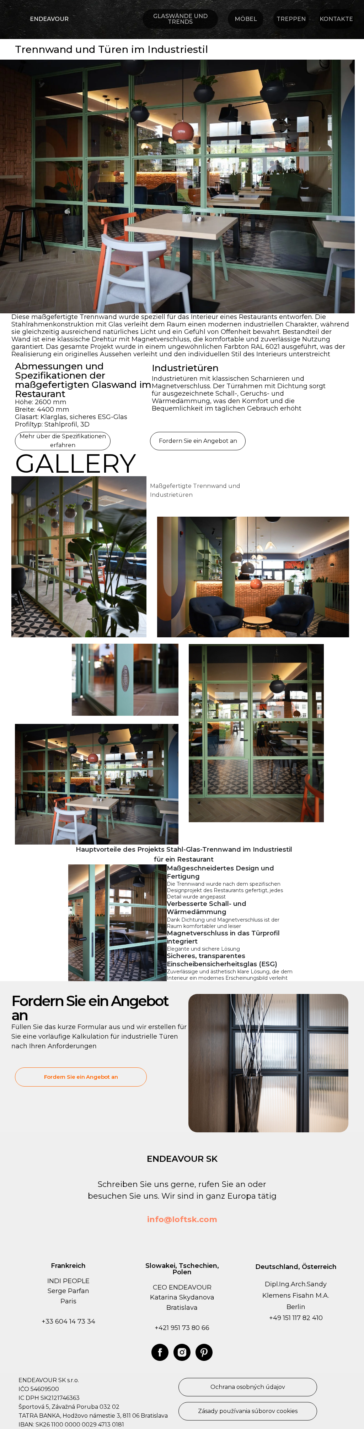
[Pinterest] (204, 1352)
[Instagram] (182, 1352)
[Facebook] (159, 1352)
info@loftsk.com (182, 1219)
